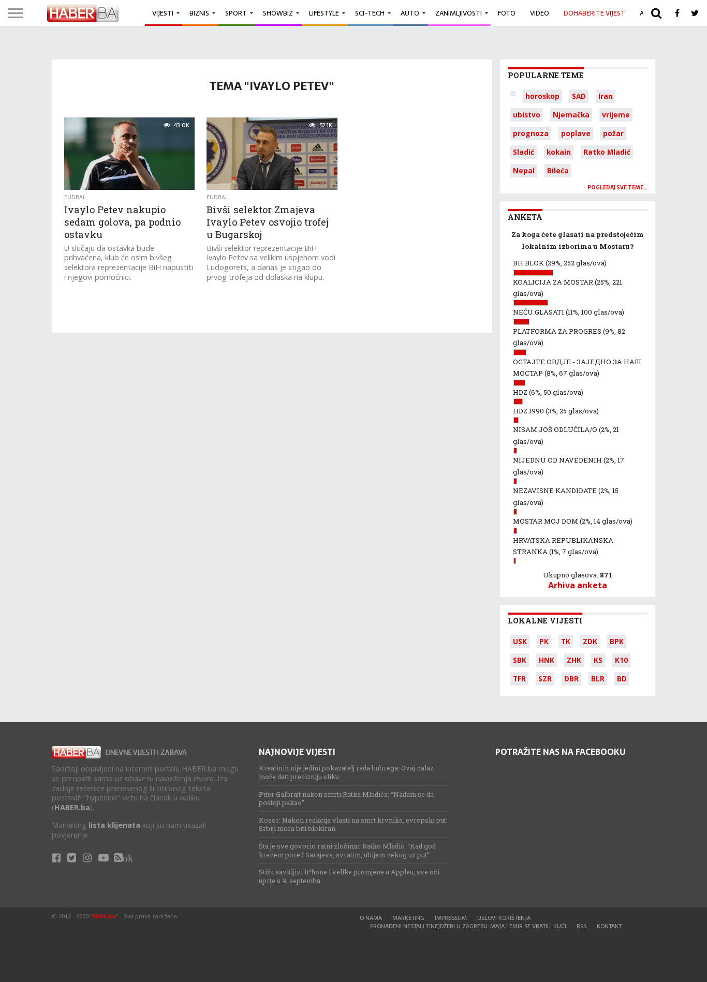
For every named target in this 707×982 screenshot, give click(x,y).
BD (622, 678)
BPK (617, 641)
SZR (545, 678)
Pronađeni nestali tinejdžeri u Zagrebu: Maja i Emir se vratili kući (468, 926)
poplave (576, 133)
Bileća (558, 170)
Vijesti (162, 13)
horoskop (542, 96)
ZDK (590, 641)
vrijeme (616, 115)
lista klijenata (114, 825)
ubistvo (526, 115)
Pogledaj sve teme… (617, 187)
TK (565, 641)
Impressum (451, 918)
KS (598, 660)
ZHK (574, 660)
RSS (581, 926)
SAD (579, 96)
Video (539, 13)
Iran (605, 96)
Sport (236, 13)
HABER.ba (72, 807)
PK (544, 641)
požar (613, 133)
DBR (571, 678)
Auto (410, 13)
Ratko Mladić (606, 152)
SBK (519, 660)
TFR (519, 678)
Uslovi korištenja (504, 918)
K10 (621, 660)
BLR (598, 678)
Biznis (199, 13)
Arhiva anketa (577, 585)
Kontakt (609, 926)
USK (520, 641)
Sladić (523, 152)
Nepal (524, 170)
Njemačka (571, 115)
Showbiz (278, 13)
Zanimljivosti (458, 13)
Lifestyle (324, 13)
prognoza (531, 133)
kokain (559, 152)
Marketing (408, 918)
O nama (371, 918)
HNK (546, 660)
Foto (506, 13)
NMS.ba (104, 916)
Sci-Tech (370, 13)
